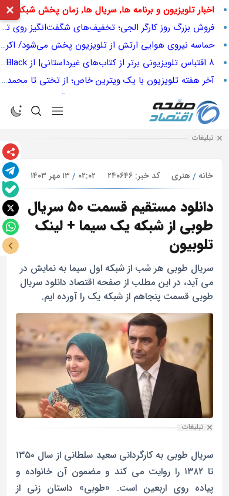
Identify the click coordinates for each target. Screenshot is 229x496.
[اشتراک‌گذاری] (10, 151)
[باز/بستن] (10, 245)
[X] (10, 208)
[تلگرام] (10, 170)
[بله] (10, 189)
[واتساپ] (10, 226)
